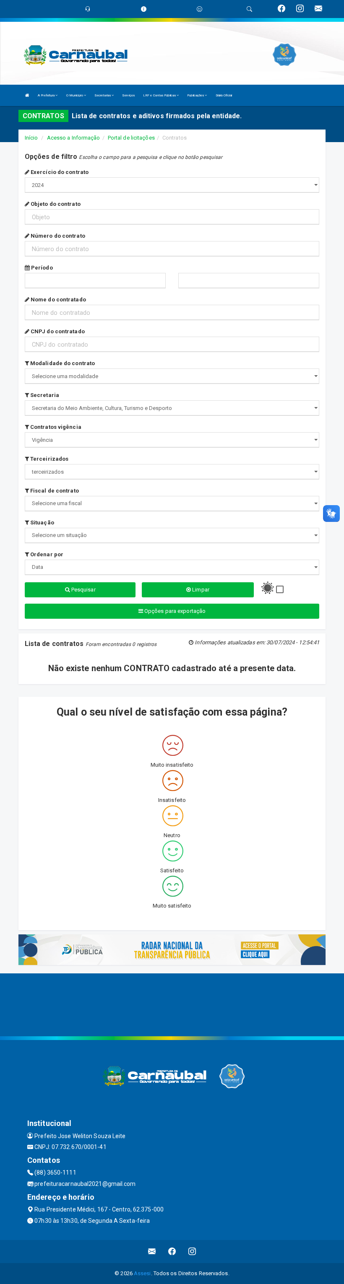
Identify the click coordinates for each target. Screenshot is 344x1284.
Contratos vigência (55, 427)
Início (31, 138)
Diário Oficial (224, 95)
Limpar (200, 589)
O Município (75, 95)
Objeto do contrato (55, 204)
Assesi (142, 1273)
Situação (41, 522)
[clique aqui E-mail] (152, 1251)
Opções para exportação (174, 611)
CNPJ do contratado (57, 331)
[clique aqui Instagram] (192, 1251)
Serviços (128, 95)
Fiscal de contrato (54, 491)
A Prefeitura (46, 95)
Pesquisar (83, 589)
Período (41, 268)
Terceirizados (48, 459)
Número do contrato (57, 236)
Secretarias (103, 95)
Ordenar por (46, 554)
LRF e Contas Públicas (160, 95)
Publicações (196, 95)
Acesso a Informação (73, 138)
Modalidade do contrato (62, 363)
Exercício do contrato (59, 172)
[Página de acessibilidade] (199, 9)
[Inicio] (27, 95)
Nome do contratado (57, 299)
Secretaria (44, 395)
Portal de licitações (131, 138)
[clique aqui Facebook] (172, 1251)
